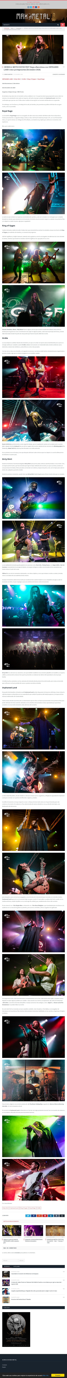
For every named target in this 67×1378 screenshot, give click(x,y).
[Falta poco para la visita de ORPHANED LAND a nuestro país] (11, 1231)
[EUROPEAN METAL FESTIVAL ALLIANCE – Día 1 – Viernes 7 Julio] (55, 1231)
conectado (17, 1252)
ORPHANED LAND (7, 79)
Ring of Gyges (31, 79)
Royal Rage (41, 79)
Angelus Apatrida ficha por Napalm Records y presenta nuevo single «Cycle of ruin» (33, 4)
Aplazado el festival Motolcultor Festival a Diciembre (34, 1240)
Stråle (24, 79)
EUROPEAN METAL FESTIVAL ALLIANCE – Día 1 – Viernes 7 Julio (55, 1241)
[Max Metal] (33, 16)
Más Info (46, 1375)
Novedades (62, 74)
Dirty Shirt (17, 79)
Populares (17, 1266)
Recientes (7, 1266)
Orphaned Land (14, 1208)
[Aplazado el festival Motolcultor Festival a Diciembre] (33, 1231)
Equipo (4, 1367)
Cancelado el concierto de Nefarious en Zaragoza (24, 1273)
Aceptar (57, 1375)
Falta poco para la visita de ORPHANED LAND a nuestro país (11, 1241)
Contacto (4, 1365)
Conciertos (56, 74)
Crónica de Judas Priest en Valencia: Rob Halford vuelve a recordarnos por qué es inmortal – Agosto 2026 (36, 1283)
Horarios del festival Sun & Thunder (21, 1299)
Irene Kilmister (8, 74)
